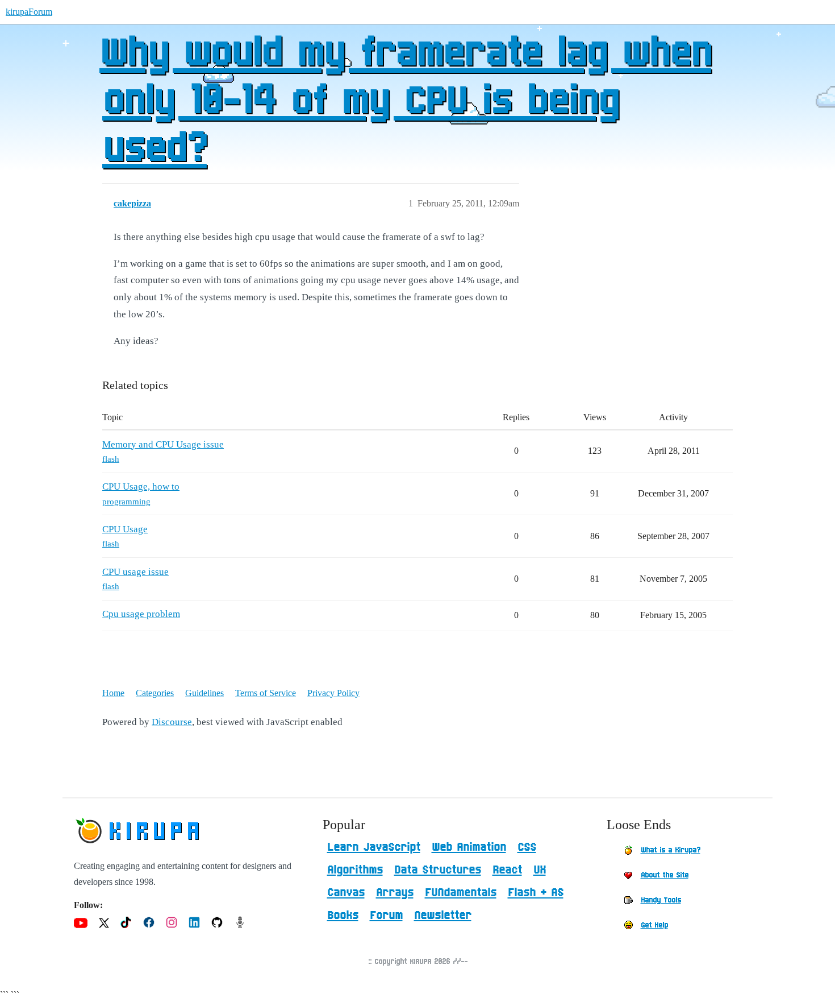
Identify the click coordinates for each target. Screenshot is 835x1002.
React (507, 870)
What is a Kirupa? (670, 850)
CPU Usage (125, 529)
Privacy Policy (333, 693)
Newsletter (442, 915)
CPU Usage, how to (140, 486)
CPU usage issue (135, 571)
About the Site (664, 875)
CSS (526, 847)
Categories (155, 693)
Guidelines (204, 693)
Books (342, 915)
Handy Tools (661, 900)
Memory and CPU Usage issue (163, 444)
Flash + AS (535, 893)
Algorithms (355, 870)
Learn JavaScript (373, 847)
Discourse (172, 722)
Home (113, 693)
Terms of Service (265, 693)
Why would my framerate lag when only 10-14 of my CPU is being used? (405, 102)
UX (539, 870)
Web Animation (469, 847)
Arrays (395, 893)
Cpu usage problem (141, 613)
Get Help (654, 925)
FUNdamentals (460, 893)
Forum (386, 915)
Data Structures (437, 870)
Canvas (346, 893)
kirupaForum (29, 11)
